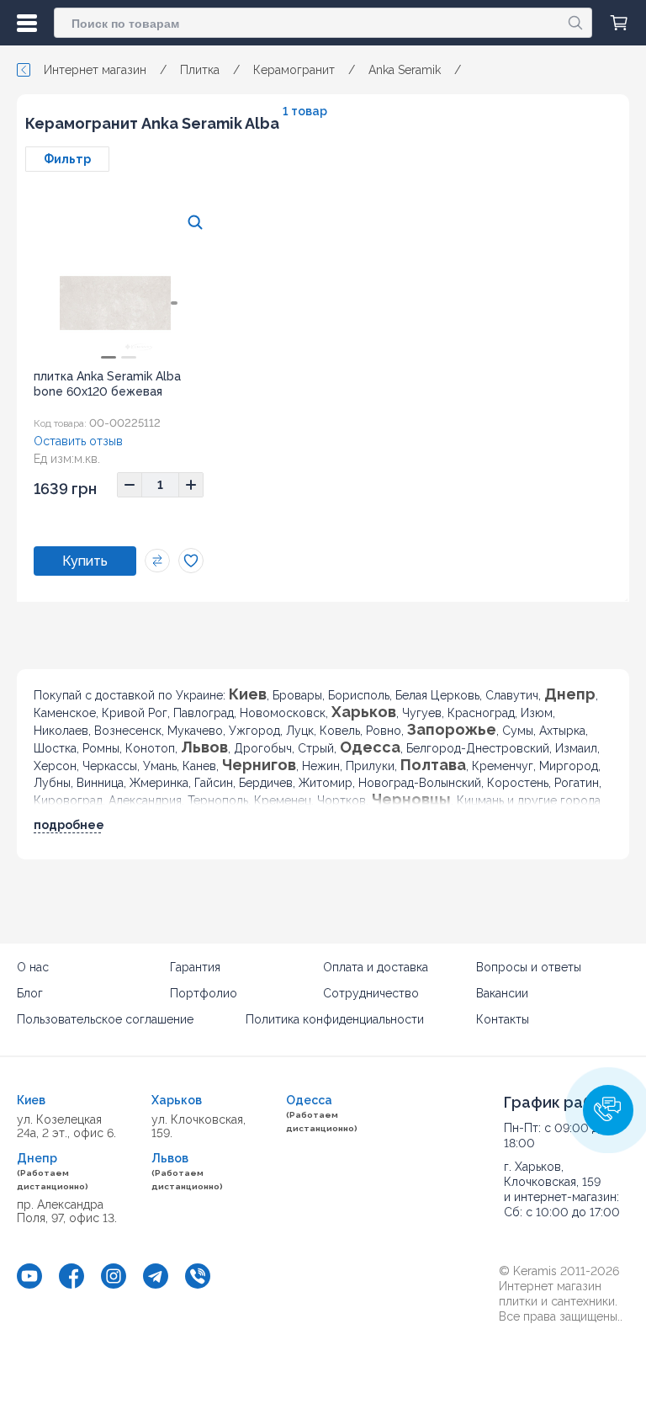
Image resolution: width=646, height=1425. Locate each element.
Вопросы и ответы (528, 967)
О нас (33, 967)
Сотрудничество (371, 993)
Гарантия (195, 967)
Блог (30, 993)
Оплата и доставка (375, 967)
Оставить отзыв (78, 441)
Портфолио (203, 993)
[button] (608, 1110)
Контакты (502, 1019)
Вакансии (502, 993)
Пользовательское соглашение (105, 1019)
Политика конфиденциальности (335, 1019)
